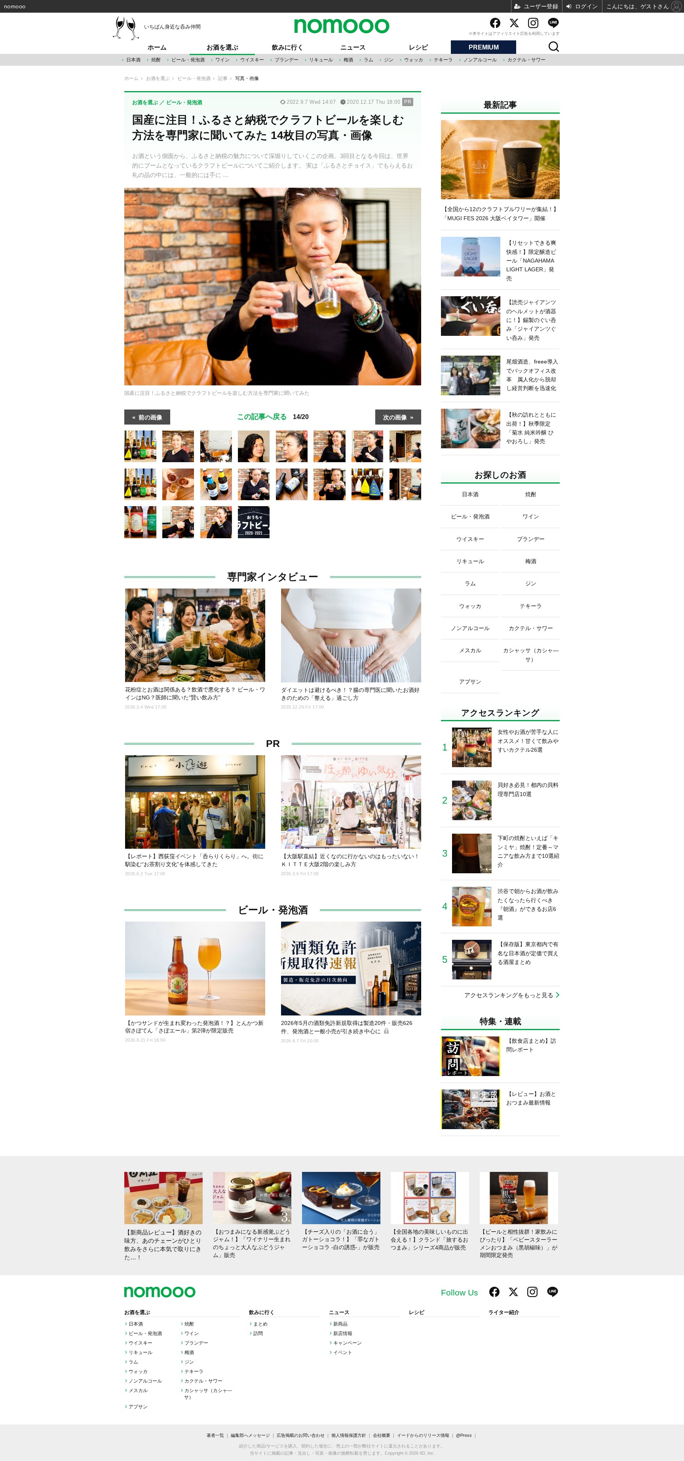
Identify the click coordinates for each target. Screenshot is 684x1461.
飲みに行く (288, 47)
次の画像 (395, 417)
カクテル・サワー (526, 60)
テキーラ (443, 60)
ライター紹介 (503, 1312)
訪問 (258, 1333)
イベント (342, 1352)
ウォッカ (413, 60)
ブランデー (286, 60)
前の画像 (150, 417)
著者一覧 (215, 1435)
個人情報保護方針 (348, 1435)
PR (273, 744)
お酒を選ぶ (222, 47)
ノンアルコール (480, 60)
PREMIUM (484, 47)
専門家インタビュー (272, 577)
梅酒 (348, 60)
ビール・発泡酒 (188, 60)
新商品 (340, 1324)
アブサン (138, 1407)
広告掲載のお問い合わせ (301, 1435)
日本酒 (133, 60)
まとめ (260, 1324)
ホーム (157, 47)
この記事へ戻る (273, 415)
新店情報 (342, 1333)
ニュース (353, 47)
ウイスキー (252, 60)
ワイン (222, 60)
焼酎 (156, 60)
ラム (368, 60)
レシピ (418, 47)
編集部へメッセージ (250, 1435)
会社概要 (381, 1435)
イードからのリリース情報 (423, 1435)
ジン (388, 60)
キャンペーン (347, 1343)
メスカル (138, 1390)
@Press (464, 1435)
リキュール (321, 60)
